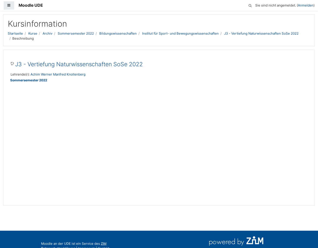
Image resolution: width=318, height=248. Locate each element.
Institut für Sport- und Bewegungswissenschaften (180, 33)
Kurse (32, 33)
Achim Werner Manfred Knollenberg (58, 74)
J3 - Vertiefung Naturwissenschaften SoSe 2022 (261, 33)
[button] (250, 5)
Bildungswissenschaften (118, 33)
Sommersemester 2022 (76, 33)
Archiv (47, 33)
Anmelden (305, 5)
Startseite (15, 33)
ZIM (103, 244)
